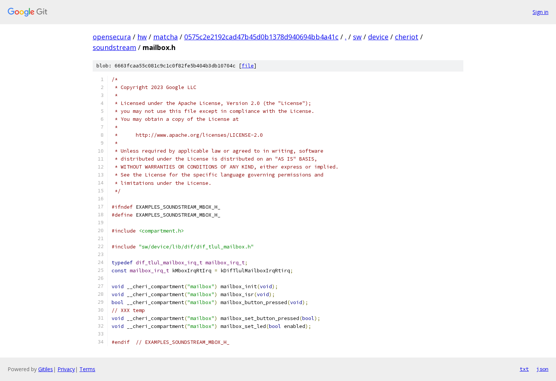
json (542, 368)
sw (357, 36)
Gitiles (45, 369)
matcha (165, 36)
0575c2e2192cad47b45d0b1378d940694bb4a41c (261, 36)
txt (524, 368)
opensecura (112, 36)
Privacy (66, 369)
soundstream (114, 47)
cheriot (406, 36)
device (378, 36)
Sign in (540, 12)
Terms (87, 369)
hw (142, 36)
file (248, 65)
